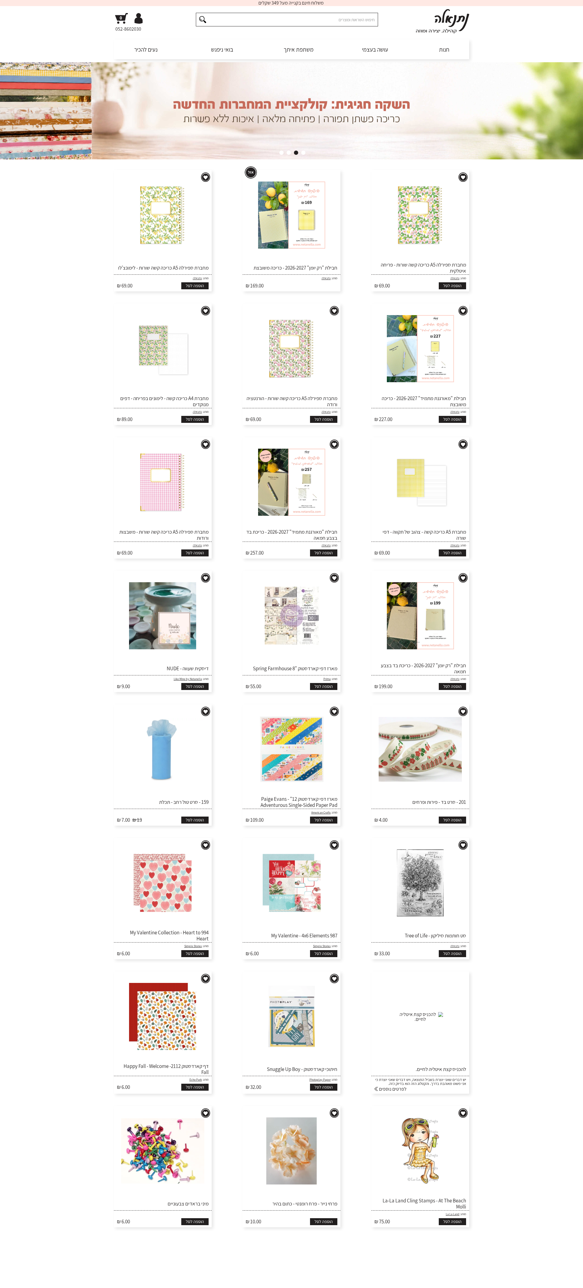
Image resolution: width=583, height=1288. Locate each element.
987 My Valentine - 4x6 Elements (304, 936)
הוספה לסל (452, 285)
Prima (327, 679)
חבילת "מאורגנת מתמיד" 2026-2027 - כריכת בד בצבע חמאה (291, 535)
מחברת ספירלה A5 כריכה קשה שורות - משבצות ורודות (164, 535)
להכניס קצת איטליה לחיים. (441, 1069)
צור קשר (120, 1279)
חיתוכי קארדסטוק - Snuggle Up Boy (302, 1069)
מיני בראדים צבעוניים (188, 1204)
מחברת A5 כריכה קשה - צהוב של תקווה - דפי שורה (424, 535)
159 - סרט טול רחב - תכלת (184, 802)
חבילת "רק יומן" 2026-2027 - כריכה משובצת (295, 268)
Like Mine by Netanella (188, 679)
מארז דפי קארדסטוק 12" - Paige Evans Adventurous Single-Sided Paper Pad (299, 802)
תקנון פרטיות (182, 1279)
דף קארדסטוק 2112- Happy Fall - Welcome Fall (166, 1069)
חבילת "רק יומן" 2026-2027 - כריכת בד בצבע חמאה (423, 668)
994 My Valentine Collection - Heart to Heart (169, 935)
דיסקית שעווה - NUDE (188, 668)
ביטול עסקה (141, 1279)
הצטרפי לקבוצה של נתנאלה (146, 1257)
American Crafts (321, 812)
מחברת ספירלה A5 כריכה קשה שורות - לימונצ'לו (163, 268)
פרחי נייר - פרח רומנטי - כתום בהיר (304, 1204)
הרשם (364, 1257)
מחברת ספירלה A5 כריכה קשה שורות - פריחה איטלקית (423, 268)
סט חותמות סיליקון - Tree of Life (435, 936)
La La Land (452, 1214)
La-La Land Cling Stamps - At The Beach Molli (424, 1204)
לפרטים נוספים (392, 1089)
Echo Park (195, 1080)
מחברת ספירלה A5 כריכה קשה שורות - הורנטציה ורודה (292, 401)
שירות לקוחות (456, 1279)
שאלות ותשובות (423, 1279)
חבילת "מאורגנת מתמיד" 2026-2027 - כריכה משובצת (424, 401)
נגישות (161, 1279)
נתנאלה (454, 278)
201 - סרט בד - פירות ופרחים (439, 802)
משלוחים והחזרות (386, 1279)
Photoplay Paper (320, 1080)
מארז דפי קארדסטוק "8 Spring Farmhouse (295, 668)
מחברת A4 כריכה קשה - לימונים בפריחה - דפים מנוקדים (164, 401)
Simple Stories (322, 946)
